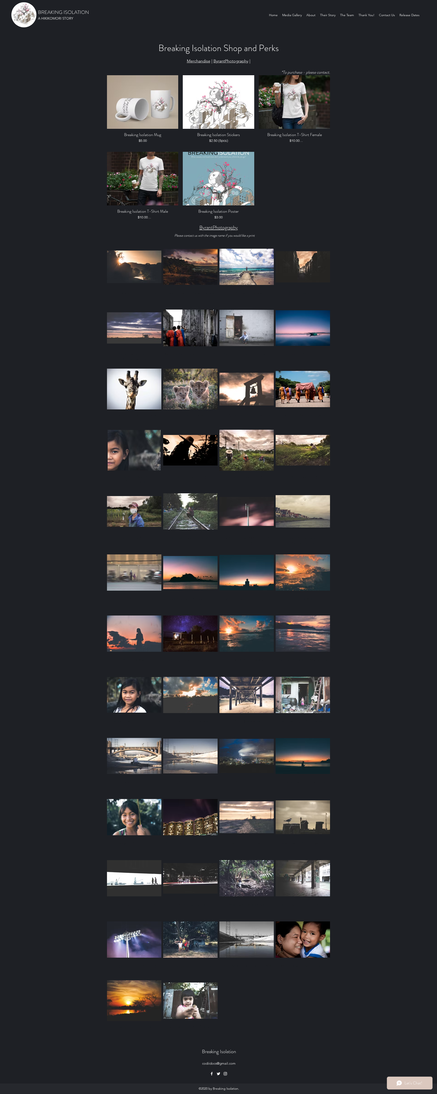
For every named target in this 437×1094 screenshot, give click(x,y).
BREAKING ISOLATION (63, 12)
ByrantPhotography (230, 61)
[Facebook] (211, 1073)
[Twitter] (218, 1073)
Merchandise (198, 61)
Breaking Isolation (219, 1051)
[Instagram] (225, 1073)
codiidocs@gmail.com (219, 1063)
